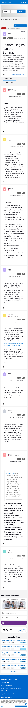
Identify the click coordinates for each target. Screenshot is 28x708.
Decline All (17, 706)
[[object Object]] (1, 19)
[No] (24, 630)
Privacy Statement (6, 685)
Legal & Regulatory (6, 697)
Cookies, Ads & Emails (8, 694)
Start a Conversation (20, 25)
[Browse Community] (26, 2)
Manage (2, 706)
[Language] (21, 2)
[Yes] (19, 630)
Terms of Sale (5, 682)
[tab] (9, 78)
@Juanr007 (10, 474)
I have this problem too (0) (18, 74)
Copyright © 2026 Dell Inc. (9, 679)
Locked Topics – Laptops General (12, 19)
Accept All (24, 706)
